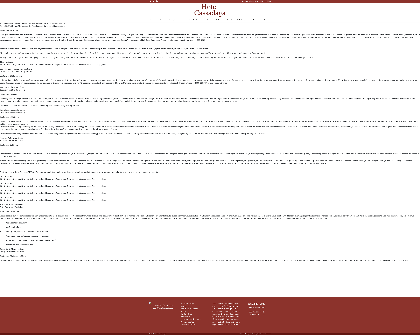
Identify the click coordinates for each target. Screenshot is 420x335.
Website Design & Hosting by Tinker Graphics (255, 334)
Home (152, 20)
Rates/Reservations (177, 20)
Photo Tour (254, 20)
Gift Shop (241, 20)
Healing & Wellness (214, 20)
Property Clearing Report (191, 319)
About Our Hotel (187, 303)
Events (230, 20)
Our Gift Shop (186, 314)
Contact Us (185, 306)
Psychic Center (195, 20)
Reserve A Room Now (250, 1)
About (161, 20)
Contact (267, 20)
